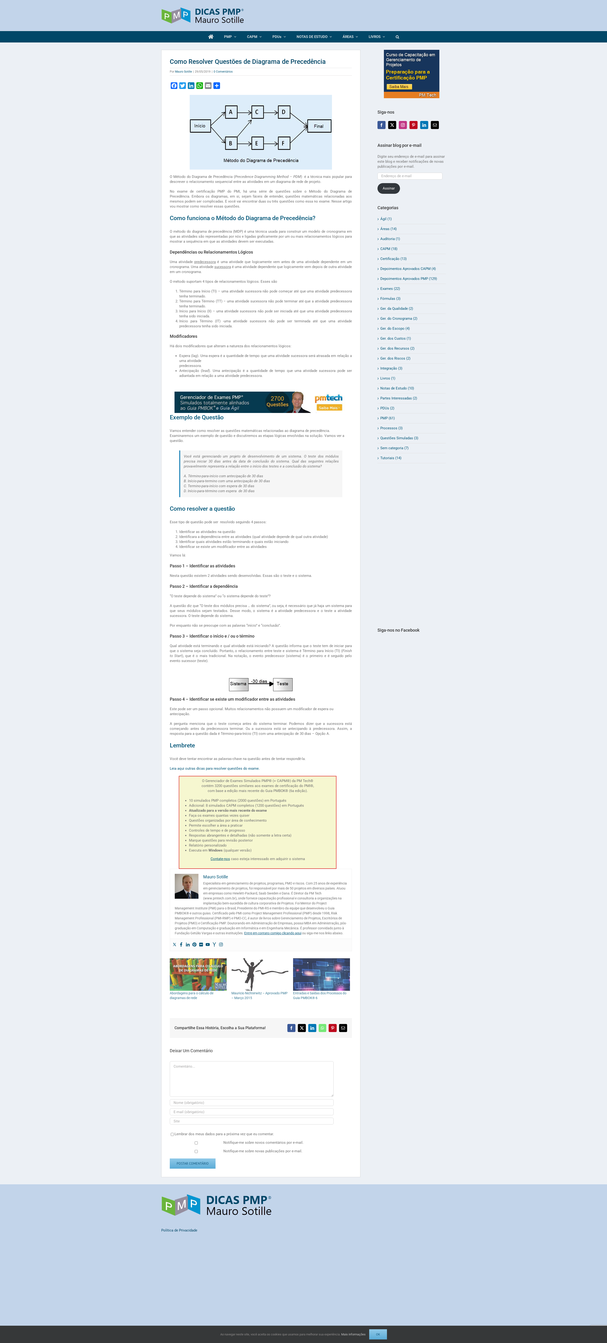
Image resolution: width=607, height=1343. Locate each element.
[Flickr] (201, 944)
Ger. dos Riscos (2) (395, 358)
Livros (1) (387, 378)
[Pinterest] (194, 944)
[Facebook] (181, 944)
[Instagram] (221, 944)
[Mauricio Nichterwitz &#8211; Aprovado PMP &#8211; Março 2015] (259, 974)
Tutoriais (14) (390, 458)
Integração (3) (391, 368)
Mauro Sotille (183, 71)
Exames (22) (390, 289)
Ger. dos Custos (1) (395, 338)
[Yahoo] (214, 944)
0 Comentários (223, 71)
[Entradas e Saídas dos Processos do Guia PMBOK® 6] (321, 974)
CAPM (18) (388, 249)
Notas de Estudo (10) (397, 388)
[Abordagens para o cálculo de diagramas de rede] (198, 974)
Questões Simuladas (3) (399, 438)
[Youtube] (208, 944)
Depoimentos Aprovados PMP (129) (408, 279)
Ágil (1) (386, 219)
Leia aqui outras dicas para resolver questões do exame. (215, 768)
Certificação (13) (393, 259)
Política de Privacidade (179, 1230)
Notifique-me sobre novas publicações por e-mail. (262, 1151)
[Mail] (435, 125)
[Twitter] (174, 944)
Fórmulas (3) (390, 298)
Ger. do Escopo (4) (395, 328)
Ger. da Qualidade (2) (396, 308)
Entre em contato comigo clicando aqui (272, 933)
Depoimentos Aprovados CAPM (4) (408, 269)
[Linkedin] (188, 944)
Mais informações (353, 1334)
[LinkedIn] (424, 125)
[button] (397, 36)
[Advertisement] (411, 545)
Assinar (389, 188)
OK (378, 1334)
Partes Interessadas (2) (398, 398)
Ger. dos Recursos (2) (397, 348)
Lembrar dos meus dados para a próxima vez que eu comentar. (224, 1134)
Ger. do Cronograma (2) (398, 318)
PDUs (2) (387, 408)
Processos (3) (391, 428)
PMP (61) (387, 418)
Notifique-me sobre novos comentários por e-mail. (263, 1142)
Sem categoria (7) (394, 448)
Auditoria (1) (390, 239)
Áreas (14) (388, 229)
